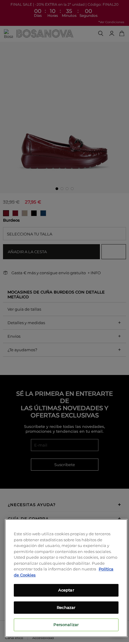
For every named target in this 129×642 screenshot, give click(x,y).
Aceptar (66, 590)
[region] (66, 578)
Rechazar (66, 607)
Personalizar (66, 624)
